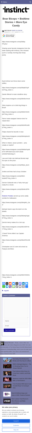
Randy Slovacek (17, 30)
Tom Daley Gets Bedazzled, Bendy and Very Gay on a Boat (22, 360)
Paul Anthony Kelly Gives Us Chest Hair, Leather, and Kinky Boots (21, 373)
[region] (16, 419)
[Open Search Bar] (30, 2)
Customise (16, 425)
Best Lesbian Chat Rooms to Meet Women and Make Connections (20, 401)
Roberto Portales (7, 196)
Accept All (16, 421)
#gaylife (6, 290)
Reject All (16, 429)
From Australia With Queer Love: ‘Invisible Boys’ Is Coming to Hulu (22, 386)
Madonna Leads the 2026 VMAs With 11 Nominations (22, 379)
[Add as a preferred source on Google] (8, 35)
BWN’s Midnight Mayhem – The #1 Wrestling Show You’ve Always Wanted (22, 366)
